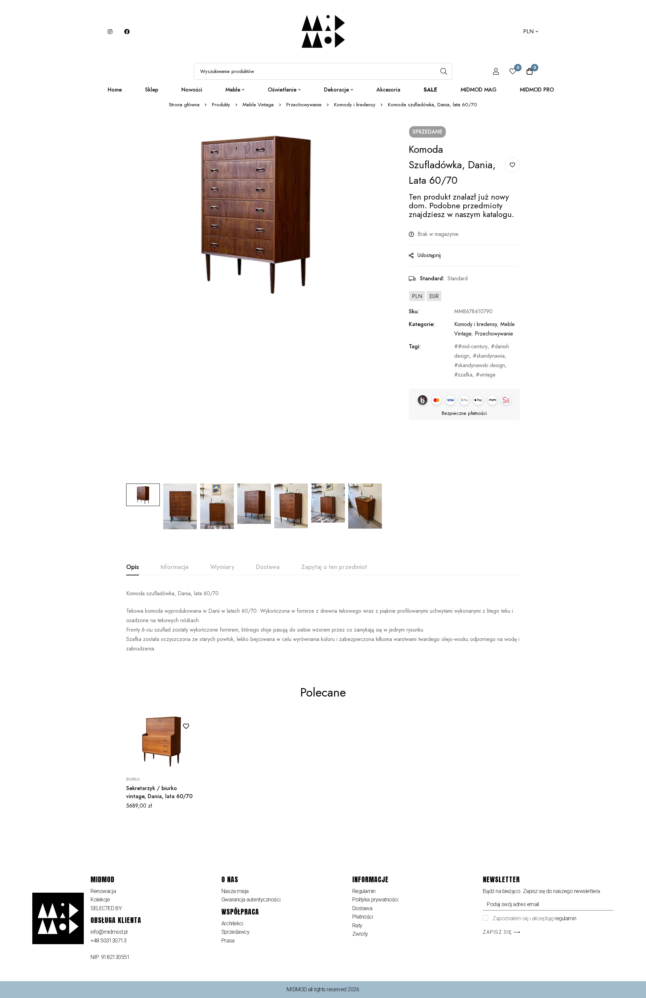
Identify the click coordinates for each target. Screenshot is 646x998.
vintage (487, 375)
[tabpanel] (323, 621)
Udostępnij (429, 255)
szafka (465, 375)
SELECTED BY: (106, 908)
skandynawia (490, 356)
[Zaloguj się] (496, 71)
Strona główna (184, 104)
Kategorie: (422, 324)
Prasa (228, 940)
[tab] (132, 567)
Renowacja (103, 891)
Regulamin (363, 891)
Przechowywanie (304, 104)
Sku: (414, 311)
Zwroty (360, 934)
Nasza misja (235, 891)
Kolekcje (100, 899)
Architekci (232, 923)
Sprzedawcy (235, 932)
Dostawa (362, 908)
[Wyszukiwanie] (443, 71)
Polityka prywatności (375, 899)
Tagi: (415, 346)
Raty (357, 925)
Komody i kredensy (354, 104)
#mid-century (473, 346)
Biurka (133, 779)
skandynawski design (481, 365)
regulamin (565, 918)
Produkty (221, 104)
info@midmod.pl (109, 932)
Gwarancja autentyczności (250, 899)
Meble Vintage (258, 104)
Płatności (363, 917)
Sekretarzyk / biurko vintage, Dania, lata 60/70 (159, 792)
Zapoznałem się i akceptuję (534, 918)
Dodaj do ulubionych (512, 165)
